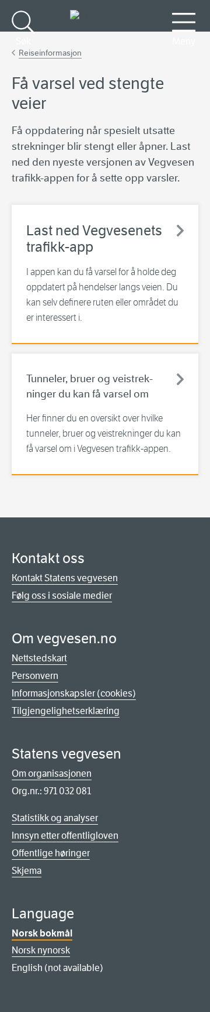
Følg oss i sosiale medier (62, 595)
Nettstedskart (39, 658)
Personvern (35, 675)
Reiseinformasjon (50, 52)
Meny (183, 41)
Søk (23, 41)
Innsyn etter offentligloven (65, 835)
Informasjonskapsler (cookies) (74, 693)
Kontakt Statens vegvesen (65, 578)
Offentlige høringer (51, 853)
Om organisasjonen (52, 773)
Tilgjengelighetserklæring (66, 710)
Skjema (26, 870)
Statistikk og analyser (55, 818)
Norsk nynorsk (41, 950)
